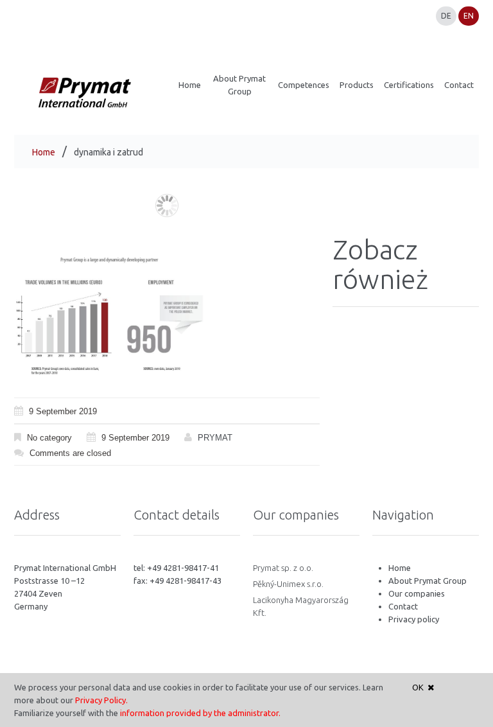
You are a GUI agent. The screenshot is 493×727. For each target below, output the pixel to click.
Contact (403, 606)
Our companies (416, 593)
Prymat (215, 437)
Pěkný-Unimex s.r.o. (288, 583)
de (446, 16)
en (468, 16)
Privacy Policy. (101, 700)
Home (43, 152)
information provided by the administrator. (200, 712)
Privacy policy (413, 619)
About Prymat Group (427, 580)
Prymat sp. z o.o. (283, 567)
